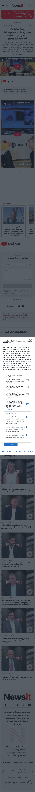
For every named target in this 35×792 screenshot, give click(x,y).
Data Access (17, 451)
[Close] (31, 341)
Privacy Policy (28, 451)
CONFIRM (11, 444)
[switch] (27, 380)
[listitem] (17, 375)
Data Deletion (6, 451)
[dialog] (17, 396)
